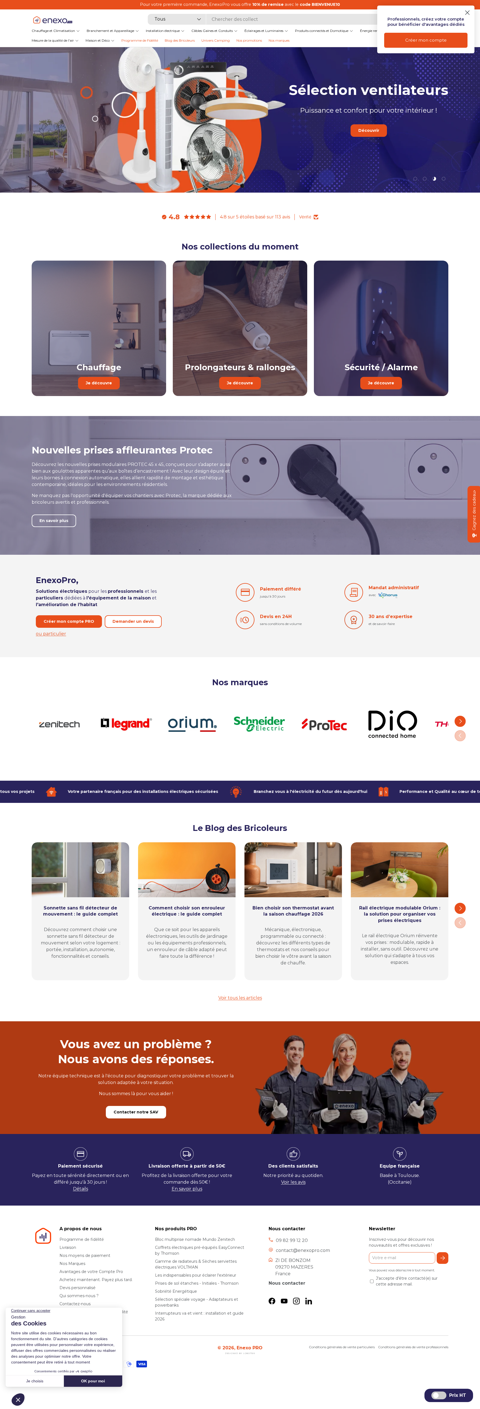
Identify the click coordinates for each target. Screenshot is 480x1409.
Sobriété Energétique (176, 1291)
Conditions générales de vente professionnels (413, 1347)
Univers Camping (215, 40)
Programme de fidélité (81, 1239)
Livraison (67, 1247)
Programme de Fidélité (139, 40)
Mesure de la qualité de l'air (53, 40)
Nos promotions (249, 40)
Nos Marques (72, 1263)
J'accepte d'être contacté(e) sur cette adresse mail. (407, 1281)
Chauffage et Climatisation (53, 31)
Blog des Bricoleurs (180, 40)
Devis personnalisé (77, 1287)
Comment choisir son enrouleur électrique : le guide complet (187, 911)
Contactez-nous (75, 1303)
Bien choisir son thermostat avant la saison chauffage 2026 (293, 911)
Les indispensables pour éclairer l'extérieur (195, 1275)
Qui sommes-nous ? (79, 1295)
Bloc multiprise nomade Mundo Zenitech (195, 1239)
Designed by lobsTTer (240, 1353)
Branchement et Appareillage (110, 31)
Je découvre (99, 382)
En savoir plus (344, 149)
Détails (80, 1188)
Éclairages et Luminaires (263, 31)
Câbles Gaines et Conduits (212, 31)
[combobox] (264, 19)
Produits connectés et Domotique (321, 31)
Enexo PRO (249, 1347)
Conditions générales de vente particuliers (342, 1347)
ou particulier (51, 633)
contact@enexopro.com (303, 1250)
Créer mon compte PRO (69, 621)
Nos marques (279, 40)
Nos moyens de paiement (84, 1255)
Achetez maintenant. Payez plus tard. (95, 1279)
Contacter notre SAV (136, 1112)
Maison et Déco (98, 40)
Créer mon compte (426, 40)
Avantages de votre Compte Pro (91, 1271)
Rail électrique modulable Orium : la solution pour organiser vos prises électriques (399, 914)
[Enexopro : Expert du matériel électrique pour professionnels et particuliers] (52, 19)
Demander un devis (133, 621)
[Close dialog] (467, 12)
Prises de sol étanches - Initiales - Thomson (197, 1283)
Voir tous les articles (240, 997)
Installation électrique (163, 31)
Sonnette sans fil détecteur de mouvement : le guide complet (80, 911)
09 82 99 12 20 (292, 1240)
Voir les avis (293, 1182)
